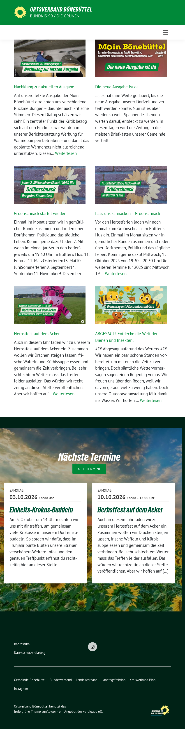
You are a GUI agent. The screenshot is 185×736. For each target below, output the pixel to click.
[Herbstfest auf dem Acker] (50, 305)
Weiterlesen (66, 153)
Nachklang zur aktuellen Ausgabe (44, 87)
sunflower (49, 711)
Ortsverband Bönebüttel (61, 9)
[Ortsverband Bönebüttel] (20, 12)
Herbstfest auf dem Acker (37, 333)
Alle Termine (89, 468)
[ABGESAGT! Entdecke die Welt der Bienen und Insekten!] (131, 305)
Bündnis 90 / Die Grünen (55, 16)
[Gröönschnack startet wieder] (50, 185)
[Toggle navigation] (165, 32)
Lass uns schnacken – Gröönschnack (127, 213)
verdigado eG (92, 711)
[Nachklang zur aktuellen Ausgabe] (50, 58)
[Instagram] (92, 646)
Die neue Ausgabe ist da (117, 87)
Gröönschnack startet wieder (39, 213)
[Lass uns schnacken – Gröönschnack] (131, 185)
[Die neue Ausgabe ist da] (131, 58)
